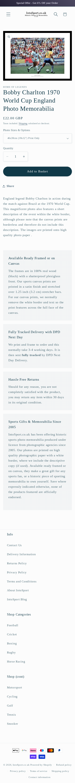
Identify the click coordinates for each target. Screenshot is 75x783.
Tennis (11, 714)
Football (12, 625)
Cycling (12, 696)
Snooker (12, 723)
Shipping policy (60, 771)
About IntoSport (18, 590)
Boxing (12, 643)
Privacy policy (18, 771)
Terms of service (38, 771)
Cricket (12, 634)
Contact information (40, 777)
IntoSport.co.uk (21, 764)
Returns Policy (17, 563)
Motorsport (14, 687)
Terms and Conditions (21, 581)
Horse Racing (16, 661)
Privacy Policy (17, 572)
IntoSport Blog (17, 599)
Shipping (23, 123)
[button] (8, 14)
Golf (10, 705)
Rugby (11, 652)
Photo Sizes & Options (16, 130)
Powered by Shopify (41, 764)
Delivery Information (21, 554)
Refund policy (64, 764)
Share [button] (10, 186)
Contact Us (14, 545)
